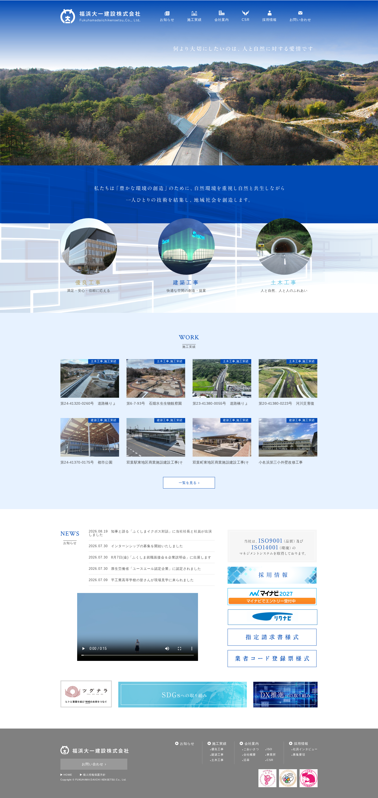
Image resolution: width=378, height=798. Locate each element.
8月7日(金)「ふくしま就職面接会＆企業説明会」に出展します (150, 557)
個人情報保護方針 (94, 774)
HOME (68, 774)
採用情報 (269, 20)
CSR (245, 20)
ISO (269, 749)
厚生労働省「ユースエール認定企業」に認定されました (145, 569)
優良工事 (217, 749)
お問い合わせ (300, 20)
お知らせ (167, 20)
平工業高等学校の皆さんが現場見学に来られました (141, 580)
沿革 (247, 759)
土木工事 (97, 361)
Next (4, 83)
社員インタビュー (305, 749)
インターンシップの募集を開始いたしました (136, 546)
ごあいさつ (251, 749)
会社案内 (221, 20)
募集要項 (299, 754)
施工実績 (194, 20)
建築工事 (97, 420)
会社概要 (250, 754)
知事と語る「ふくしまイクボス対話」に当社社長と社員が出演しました (150, 533)
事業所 (271, 754)
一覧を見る (188, 483)
